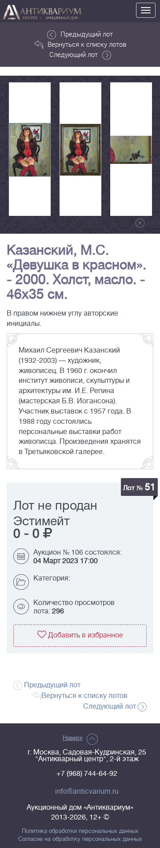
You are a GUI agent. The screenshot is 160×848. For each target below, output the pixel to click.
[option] (29, 149)
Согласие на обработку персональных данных (80, 839)
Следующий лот (73, 54)
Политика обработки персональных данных (80, 831)
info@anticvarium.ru (87, 791)
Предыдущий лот (86, 33)
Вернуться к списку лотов (87, 44)
